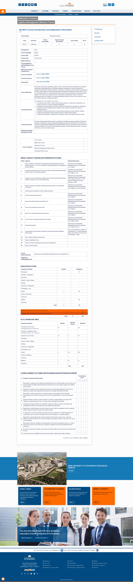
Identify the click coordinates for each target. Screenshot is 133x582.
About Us (97, 33)
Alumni (76, 14)
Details (71, 470)
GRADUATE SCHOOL (27, 18)
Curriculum (97, 37)
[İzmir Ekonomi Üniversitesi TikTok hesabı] (35, 4)
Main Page (99, 29)
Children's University (99, 565)
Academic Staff (98, 40)
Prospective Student (60, 14)
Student (70, 14)
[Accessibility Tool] (3, 578)
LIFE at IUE (46, 563)
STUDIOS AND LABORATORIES (76, 565)
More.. (23, 502)
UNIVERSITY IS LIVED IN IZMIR (51, 567)
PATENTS (71, 561)
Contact (95, 567)
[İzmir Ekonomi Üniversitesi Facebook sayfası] (22, 4)
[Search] (113, 4)
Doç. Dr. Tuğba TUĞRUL (43, 74)
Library (95, 561)
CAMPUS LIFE (47, 565)
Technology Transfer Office (77, 567)
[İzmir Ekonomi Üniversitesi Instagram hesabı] (19, 4)
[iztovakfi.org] (97, 550)
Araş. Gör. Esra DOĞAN (43, 81)
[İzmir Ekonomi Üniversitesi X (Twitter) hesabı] (26, 4)
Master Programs (26, 537)
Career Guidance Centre (100, 563)
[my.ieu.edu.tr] (105, 5)
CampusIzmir (72, 563)
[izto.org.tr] (61, 550)
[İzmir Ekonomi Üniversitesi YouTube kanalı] (29, 4)
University (47, 561)
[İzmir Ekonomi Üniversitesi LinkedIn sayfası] (32, 4)
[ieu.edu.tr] (66, 5)
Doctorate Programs (41, 537)
